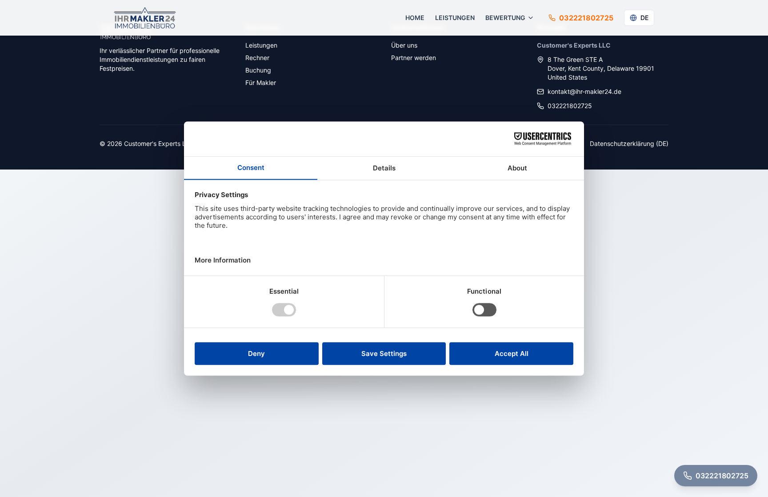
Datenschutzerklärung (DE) (629, 143)
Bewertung (505, 17)
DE (644, 17)
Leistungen (455, 17)
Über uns (404, 45)
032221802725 (570, 105)
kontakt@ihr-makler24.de (584, 91)
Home (414, 17)
